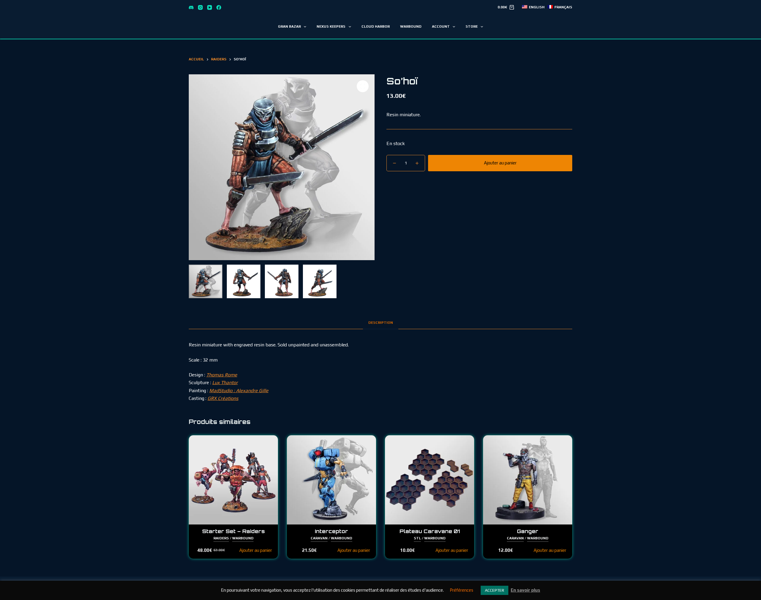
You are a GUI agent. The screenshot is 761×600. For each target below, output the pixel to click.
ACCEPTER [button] (494, 590)
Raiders (221, 538)
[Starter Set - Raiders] (233, 479)
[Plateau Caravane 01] (429, 479)
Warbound (411, 26)
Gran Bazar (289, 26)
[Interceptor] (331, 479)
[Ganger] (527, 479)
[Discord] (191, 7)
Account (441, 26)
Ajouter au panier (500, 162)
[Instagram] (200, 7)
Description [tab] (380, 323)
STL (417, 538)
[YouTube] (209, 7)
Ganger (527, 531)
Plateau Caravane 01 (430, 531)
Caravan (319, 538)
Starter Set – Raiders (233, 531)
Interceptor (331, 531)
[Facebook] (218, 7)
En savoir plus (525, 590)
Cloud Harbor (375, 26)
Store (472, 26)
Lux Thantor (225, 382)
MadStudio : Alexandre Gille (238, 390)
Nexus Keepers (331, 26)
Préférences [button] (461, 590)
